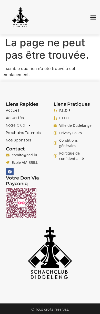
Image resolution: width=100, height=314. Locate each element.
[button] (93, 17)
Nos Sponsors (18, 140)
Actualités (15, 117)
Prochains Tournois (23, 132)
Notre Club (15, 125)
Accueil (12, 110)
